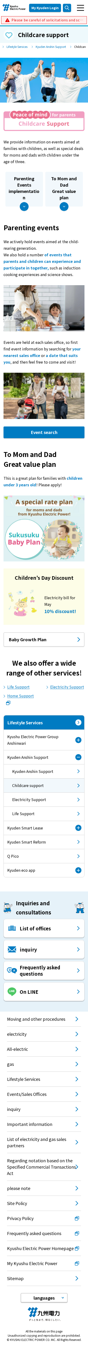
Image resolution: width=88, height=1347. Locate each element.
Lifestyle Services (17, 47)
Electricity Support (67, 687)
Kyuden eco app (21, 870)
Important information (29, 1124)
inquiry (13, 1109)
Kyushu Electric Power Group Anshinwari (32, 740)
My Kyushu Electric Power (32, 1263)
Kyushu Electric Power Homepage (40, 1248)
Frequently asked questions (34, 1233)
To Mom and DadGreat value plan (64, 187)
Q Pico (13, 856)
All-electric (17, 1049)
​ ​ (47, 20)
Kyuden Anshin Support (51, 47)
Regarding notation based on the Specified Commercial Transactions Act (41, 1166)
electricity (17, 1034)
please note (18, 1188)
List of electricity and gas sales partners (36, 1142)
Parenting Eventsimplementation (24, 187)
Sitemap (15, 1278)
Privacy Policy (20, 1218)
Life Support (18, 687)
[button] (44, 1297)
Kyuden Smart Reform (26, 842)
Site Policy (17, 1203)
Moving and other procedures (36, 1019)
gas (10, 1064)
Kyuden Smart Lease (25, 828)
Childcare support (24, 787)
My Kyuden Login (45, 7)
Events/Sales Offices (26, 1094)
